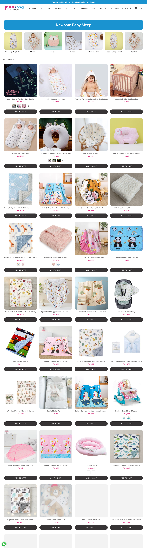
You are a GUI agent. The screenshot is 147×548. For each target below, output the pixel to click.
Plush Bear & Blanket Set (56, 520)
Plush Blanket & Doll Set (91, 520)
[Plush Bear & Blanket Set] (56, 500)
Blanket (13, 52)
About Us (108, 8)
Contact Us (119, 8)
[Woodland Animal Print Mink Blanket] (20, 392)
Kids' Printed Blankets (91, 153)
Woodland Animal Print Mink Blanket (20, 411)
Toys (74, 8)
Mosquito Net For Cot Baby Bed (126, 99)
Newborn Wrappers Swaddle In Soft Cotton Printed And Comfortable (91, 99)
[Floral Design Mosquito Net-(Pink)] (20, 446)
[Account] (140, 8)
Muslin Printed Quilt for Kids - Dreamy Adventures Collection (91, 312)
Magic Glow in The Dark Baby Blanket (20, 99)
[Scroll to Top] (142, 536)
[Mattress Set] (74, 41)
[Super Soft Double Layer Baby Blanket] (91, 342)
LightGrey (49, 160)
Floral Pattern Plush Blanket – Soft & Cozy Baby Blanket (20, 312)
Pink (24, 106)
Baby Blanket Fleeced (21, 361)
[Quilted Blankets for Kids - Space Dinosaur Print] (91, 392)
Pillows (33, 52)
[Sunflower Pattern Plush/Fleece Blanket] (126, 500)
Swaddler (53, 52)
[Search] (126, 8)
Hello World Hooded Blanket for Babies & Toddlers (126, 361)
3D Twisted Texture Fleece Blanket (126, 208)
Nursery (58, 8)
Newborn (32, 8)
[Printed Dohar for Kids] (56, 392)
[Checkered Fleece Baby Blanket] (56, 238)
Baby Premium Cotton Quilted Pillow (126, 153)
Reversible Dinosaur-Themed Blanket (126, 465)
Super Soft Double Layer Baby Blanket (91, 361)
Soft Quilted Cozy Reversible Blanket (55, 208)
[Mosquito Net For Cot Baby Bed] (126, 80)
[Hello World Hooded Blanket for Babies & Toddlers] (126, 342)
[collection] (13, 41)
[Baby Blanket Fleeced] (20, 342)
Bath (66, 8)
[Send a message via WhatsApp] (4, 544)
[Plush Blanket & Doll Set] (91, 500)
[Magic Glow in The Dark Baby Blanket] (20, 80)
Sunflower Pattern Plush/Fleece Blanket (126, 520)
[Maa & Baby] (14, 8)
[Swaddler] (53, 41)
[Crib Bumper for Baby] (91, 446)
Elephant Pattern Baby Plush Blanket (20, 520)
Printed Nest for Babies (20, 153)
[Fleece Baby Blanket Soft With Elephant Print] (20, 189)
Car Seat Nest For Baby (126, 312)
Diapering (84, 8)
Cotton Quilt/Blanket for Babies (126, 257)
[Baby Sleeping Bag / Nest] (56, 80)
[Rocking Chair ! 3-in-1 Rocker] (126, 392)
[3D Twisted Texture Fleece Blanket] (126, 189)
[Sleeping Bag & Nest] (94, 41)
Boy (42, 8)
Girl (49, 8)
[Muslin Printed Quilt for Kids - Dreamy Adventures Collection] (91, 293)
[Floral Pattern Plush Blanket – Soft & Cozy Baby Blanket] (20, 293)
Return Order (97, 8)
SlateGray (54, 160)
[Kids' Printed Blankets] (91, 134)
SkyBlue (93, 472)
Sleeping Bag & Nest (93, 52)
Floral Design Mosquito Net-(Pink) (20, 465)
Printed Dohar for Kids (55, 411)
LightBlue (58, 264)
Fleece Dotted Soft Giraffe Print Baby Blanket (20, 257)
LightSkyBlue (18, 264)
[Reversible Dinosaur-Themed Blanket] (126, 446)
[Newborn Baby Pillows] (33, 41)
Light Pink (53, 264)
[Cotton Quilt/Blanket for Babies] (126, 238)
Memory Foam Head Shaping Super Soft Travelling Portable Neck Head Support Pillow (56, 153)
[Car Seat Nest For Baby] (126, 293)
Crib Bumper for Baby (91, 465)
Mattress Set (73, 52)
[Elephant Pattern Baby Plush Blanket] (20, 500)
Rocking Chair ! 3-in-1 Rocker (126, 411)
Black (59, 160)
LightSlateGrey (14, 106)
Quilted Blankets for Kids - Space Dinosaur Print (91, 411)
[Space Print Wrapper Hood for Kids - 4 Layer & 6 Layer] (56, 293)
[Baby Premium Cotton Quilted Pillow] (126, 134)
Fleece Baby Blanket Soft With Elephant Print (20, 208)
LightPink (19, 106)
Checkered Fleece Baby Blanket (55, 257)
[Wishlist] (131, 8)
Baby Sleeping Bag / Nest (56, 99)
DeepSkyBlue (129, 418)
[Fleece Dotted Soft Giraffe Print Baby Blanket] (20, 238)
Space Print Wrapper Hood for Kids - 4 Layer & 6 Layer (55, 312)
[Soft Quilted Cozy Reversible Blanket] (56, 189)
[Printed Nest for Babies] (20, 134)
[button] (136, 8)
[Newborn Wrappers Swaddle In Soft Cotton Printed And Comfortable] (91, 80)
